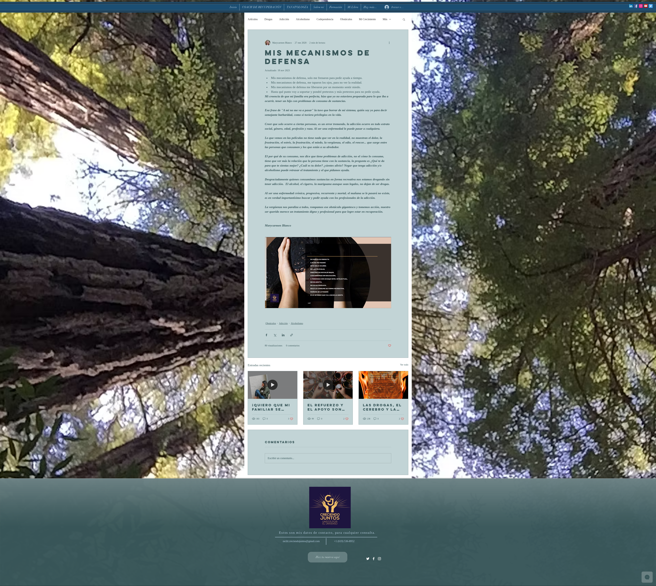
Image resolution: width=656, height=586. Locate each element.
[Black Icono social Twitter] (651, 6)
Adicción (284, 19)
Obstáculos (346, 19)
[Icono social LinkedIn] (631, 6)
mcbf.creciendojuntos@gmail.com (301, 541)
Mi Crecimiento (367, 19)
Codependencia (325, 19)
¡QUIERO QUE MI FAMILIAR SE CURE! (271, 407)
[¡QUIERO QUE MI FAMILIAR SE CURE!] (272, 385)
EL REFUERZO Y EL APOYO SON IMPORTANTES (326, 407)
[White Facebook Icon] (374, 559)
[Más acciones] (389, 43)
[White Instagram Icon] (379, 559)
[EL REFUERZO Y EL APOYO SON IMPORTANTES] (328, 385)
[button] (404, 19)
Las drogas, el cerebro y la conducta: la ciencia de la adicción (382, 407)
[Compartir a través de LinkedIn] (283, 335)
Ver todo (404, 364)
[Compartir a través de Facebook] (266, 335)
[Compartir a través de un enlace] (291, 335)
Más (385, 19)
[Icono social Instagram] (641, 6)
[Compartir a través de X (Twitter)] (274, 335)
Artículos (253, 19)
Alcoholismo (303, 19)
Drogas (268, 19)
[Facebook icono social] (636, 6)
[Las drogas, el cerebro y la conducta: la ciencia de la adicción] (383, 385)
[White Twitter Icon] (368, 559)
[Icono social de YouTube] (646, 6)
